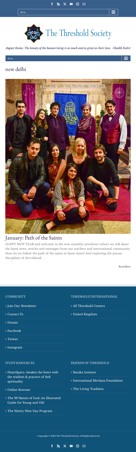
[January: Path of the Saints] (68, 156)
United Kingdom (85, 314)
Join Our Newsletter (21, 306)
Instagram (14, 347)
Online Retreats (18, 389)
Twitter (12, 339)
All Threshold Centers (89, 306)
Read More (125, 266)
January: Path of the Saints (33, 237)
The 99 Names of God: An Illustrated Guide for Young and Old (34, 400)
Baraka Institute (84, 372)
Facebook (14, 331)
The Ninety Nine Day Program (29, 411)
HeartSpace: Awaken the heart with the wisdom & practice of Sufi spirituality (32, 376)
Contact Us (15, 314)
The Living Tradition (88, 389)
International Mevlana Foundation (98, 380)
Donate (12, 322)
